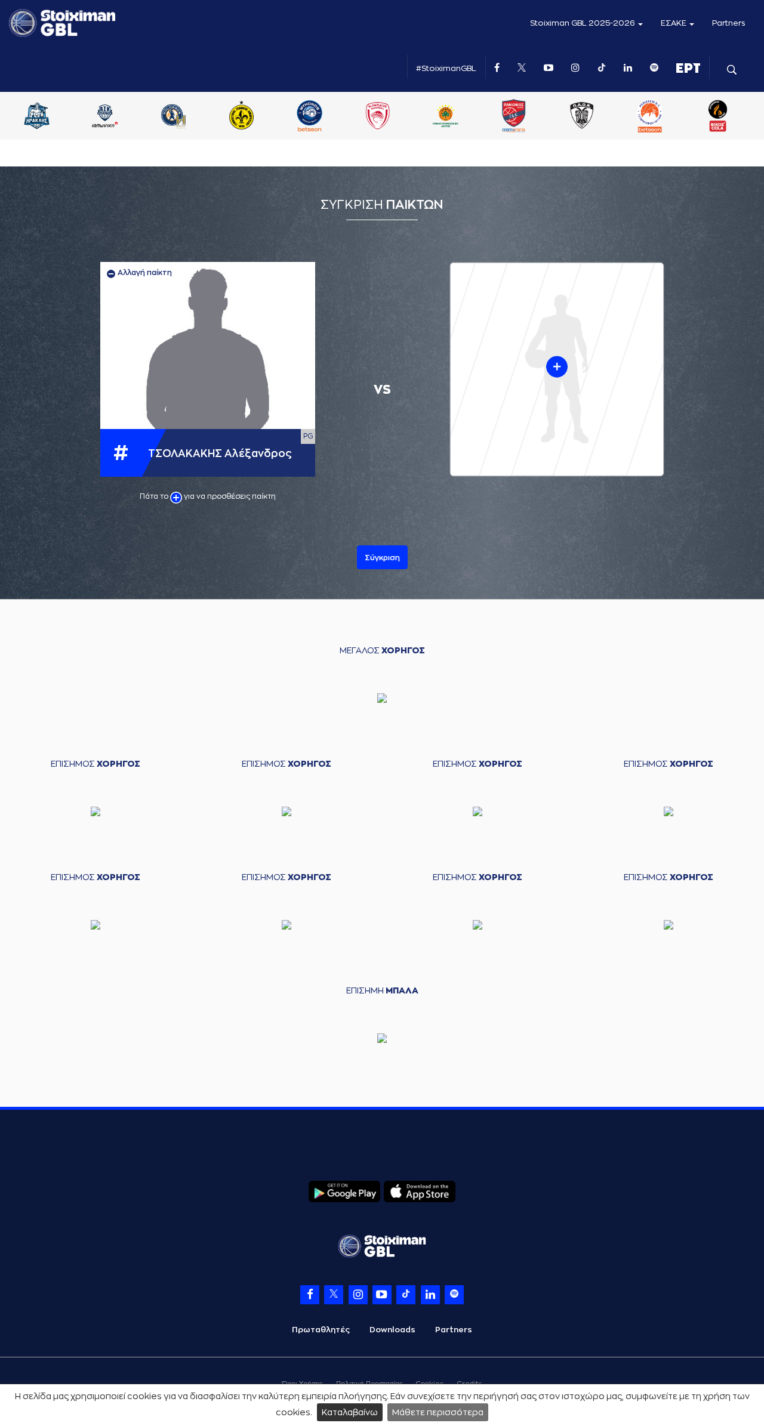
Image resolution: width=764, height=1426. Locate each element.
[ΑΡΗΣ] (108, 117)
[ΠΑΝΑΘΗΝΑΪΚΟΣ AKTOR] (585, 117)
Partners (728, 23)
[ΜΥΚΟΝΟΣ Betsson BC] (449, 117)
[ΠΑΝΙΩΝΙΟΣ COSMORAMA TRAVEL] (653, 117)
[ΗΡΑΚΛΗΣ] (176, 117)
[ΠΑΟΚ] (721, 117)
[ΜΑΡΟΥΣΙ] (381, 117)
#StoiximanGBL (446, 68)
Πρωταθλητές (321, 1330)
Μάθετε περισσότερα (437, 1412)
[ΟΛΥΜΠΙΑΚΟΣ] (517, 117)
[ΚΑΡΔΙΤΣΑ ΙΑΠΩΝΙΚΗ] (244, 117)
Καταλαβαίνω (350, 1412)
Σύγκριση (382, 557)
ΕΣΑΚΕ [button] (674, 23)
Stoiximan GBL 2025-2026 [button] (583, 23)
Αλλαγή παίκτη (144, 272)
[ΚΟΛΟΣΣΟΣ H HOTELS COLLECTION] (312, 117)
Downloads (392, 1330)
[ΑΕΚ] (40, 117)
